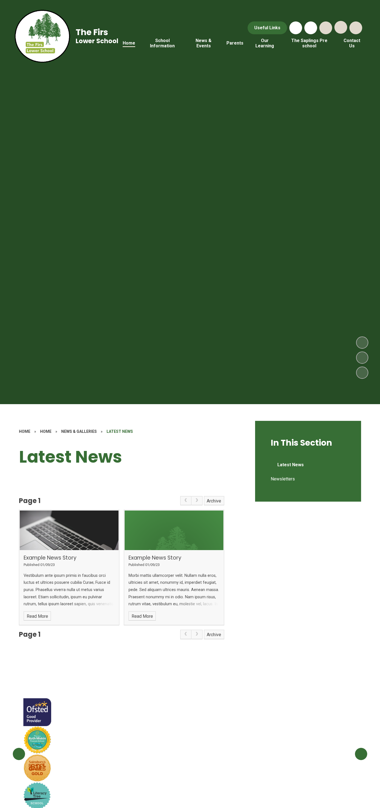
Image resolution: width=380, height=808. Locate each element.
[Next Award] (361, 754)
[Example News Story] (69, 530)
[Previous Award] (19, 754)
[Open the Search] (325, 27)
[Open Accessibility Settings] (355, 27)
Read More (37, 616)
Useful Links (267, 27)
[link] (185, 501)
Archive (214, 501)
